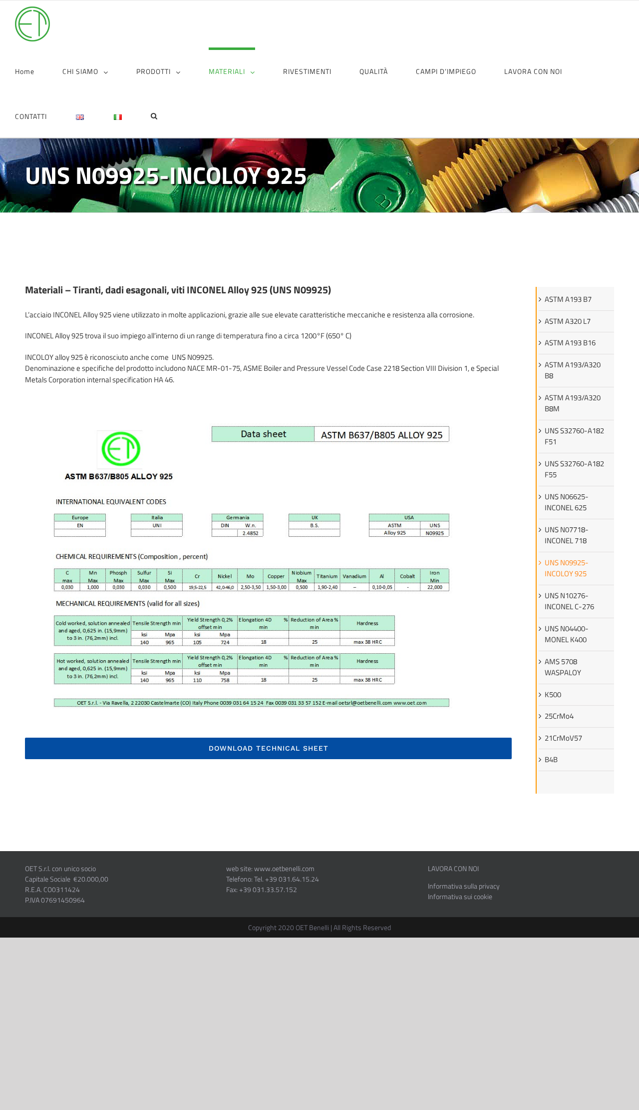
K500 (553, 694)
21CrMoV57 (563, 738)
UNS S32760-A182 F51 (574, 436)
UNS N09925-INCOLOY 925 (567, 568)
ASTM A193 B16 (570, 342)
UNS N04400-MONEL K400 (567, 634)
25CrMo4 (559, 716)
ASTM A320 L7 (568, 321)
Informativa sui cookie (460, 896)
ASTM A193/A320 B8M (573, 403)
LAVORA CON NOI (453, 868)
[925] (268, 400)
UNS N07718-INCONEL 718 (567, 535)
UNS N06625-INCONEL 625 (567, 502)
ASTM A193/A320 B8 (573, 370)
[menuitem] (38, 69)
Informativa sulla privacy (464, 886)
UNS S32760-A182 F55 (574, 469)
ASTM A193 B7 (568, 299)
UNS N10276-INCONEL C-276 (569, 601)
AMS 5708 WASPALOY (563, 667)
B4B (551, 759)
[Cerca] (154, 114)
